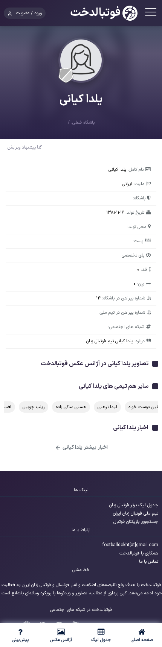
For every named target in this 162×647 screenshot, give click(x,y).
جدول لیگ (101, 639)
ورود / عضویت (29, 13)
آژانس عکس (61, 639)
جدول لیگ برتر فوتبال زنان (133, 505)
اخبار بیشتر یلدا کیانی (84, 447)
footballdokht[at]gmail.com (130, 545)
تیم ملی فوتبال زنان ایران (135, 513)
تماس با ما (148, 561)
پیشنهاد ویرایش (22, 147)
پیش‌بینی (20, 639)
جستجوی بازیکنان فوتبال (135, 521)
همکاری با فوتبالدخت (138, 553)
